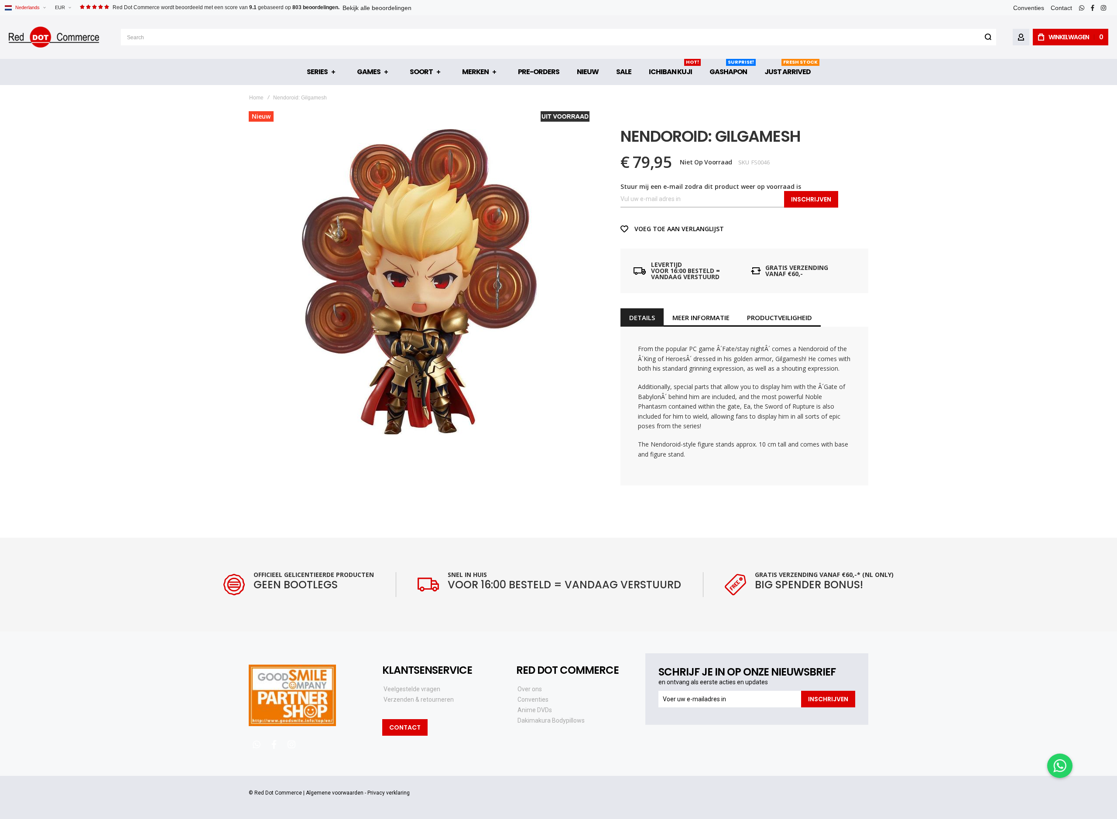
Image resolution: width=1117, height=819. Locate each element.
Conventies (1028, 7)
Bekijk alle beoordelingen (377, 7)
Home (256, 98)
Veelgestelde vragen (412, 689)
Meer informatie (701, 317)
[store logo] (54, 37)
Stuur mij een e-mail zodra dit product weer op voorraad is (710, 186)
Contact (1061, 7)
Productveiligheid (779, 317)
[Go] (988, 37)
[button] (62, 7)
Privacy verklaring (388, 793)
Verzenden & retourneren (419, 699)
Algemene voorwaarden (334, 793)
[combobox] (558, 37)
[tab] (642, 317)
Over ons (529, 689)
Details (642, 317)
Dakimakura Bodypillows (551, 720)
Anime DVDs (534, 709)
